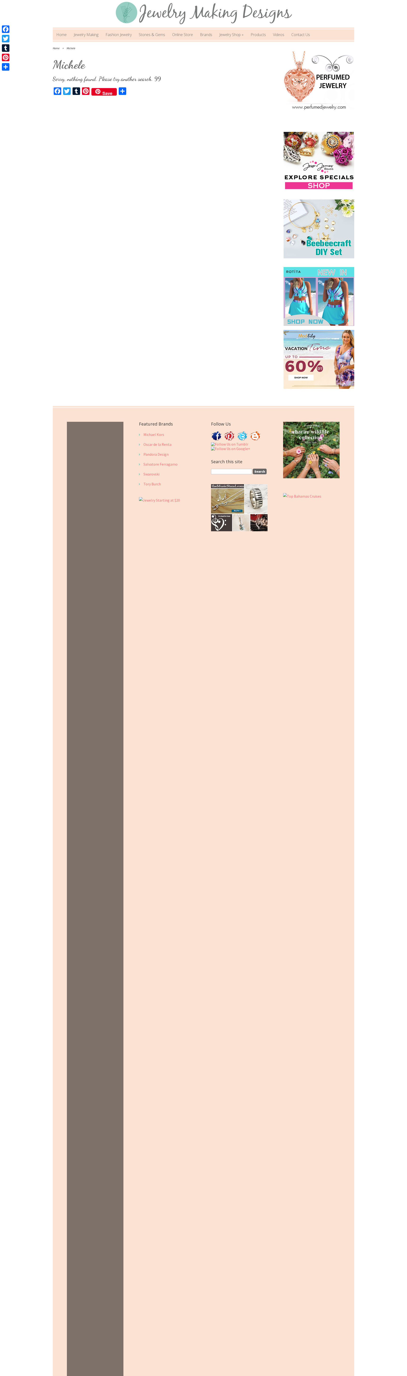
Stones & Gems (152, 34)
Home (61, 34)
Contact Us (300, 34)
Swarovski (151, 474)
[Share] (5, 67)
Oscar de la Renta (157, 444)
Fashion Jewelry (119, 34)
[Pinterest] (5, 57)
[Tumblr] (5, 48)
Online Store (182, 34)
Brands (206, 34)
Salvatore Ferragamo (160, 464)
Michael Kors (153, 434)
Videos (278, 34)
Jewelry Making (86, 34)
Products (258, 34)
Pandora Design (156, 454)
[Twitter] (5, 38)
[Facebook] (5, 29)
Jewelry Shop (231, 34)
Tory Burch (152, 484)
